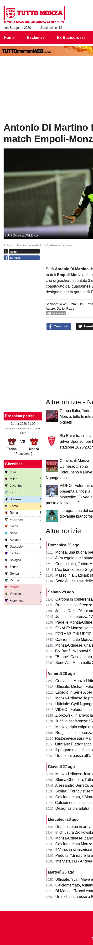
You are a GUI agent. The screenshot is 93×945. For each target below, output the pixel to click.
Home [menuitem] (9, 37)
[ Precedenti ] (23, 453)
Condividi (61, 326)
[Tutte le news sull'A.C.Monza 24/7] (34, 14)
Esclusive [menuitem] (36, 37)
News (63, 304)
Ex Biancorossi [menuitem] (71, 37)
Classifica (14, 464)
